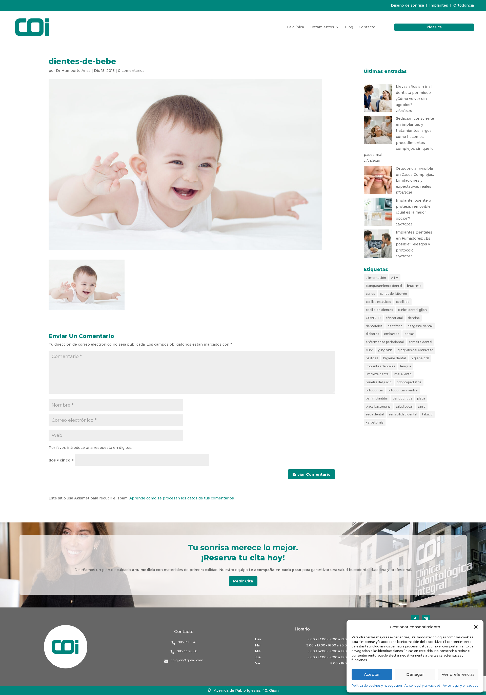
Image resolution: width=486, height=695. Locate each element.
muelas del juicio (379, 382)
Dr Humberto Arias (73, 70)
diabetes (372, 334)
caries (370, 294)
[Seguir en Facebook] (415, 619)
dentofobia (374, 326)
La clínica (295, 27)
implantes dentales (380, 366)
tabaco (427, 414)
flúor (369, 350)
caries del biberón (393, 294)
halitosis (372, 358)
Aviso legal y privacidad (422, 685)
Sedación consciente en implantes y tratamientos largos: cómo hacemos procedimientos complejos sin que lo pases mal (399, 136)
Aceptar (372, 674)
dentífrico (395, 326)
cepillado (403, 302)
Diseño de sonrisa (407, 5)
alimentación (376, 278)
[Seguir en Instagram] (426, 619)
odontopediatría (409, 382)
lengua (405, 366)
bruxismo (414, 286)
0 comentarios (131, 70)
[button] (475, 626)
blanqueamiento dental (384, 286)
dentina (414, 318)
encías (409, 334)
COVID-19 (373, 318)
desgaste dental (420, 326)
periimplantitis (377, 398)
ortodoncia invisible (403, 390)
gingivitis (385, 350)
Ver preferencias (458, 674)
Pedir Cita (243, 581)
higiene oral (420, 358)
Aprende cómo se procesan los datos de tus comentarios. (182, 498)
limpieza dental (377, 374)
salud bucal (404, 406)
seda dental (375, 414)
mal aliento (403, 374)
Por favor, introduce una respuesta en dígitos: (90, 447)
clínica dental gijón (412, 310)
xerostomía (374, 422)
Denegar (415, 674)
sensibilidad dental (403, 414)
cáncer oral (394, 318)
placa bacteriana (378, 406)
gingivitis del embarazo (415, 350)
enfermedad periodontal (385, 342)
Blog (349, 27)
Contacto (367, 27)
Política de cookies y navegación (377, 685)
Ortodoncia (463, 5)
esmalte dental (420, 342)
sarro (422, 406)
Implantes (438, 5)
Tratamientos (322, 27)
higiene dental (394, 358)
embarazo (391, 334)
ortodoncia (374, 390)
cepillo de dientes (379, 310)
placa (421, 398)
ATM (394, 278)
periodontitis (402, 398)
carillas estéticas (378, 302)
